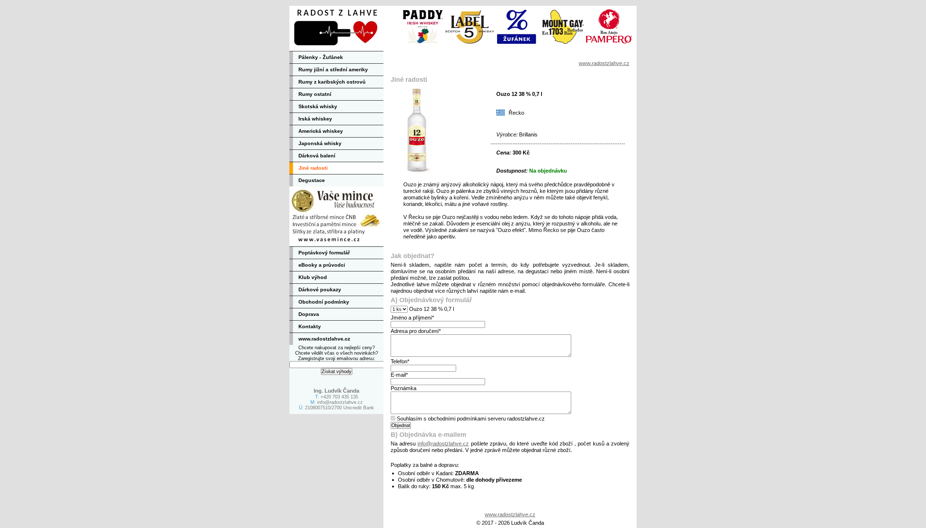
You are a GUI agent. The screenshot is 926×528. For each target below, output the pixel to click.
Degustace (311, 180)
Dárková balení (316, 156)
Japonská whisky (319, 143)
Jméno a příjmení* (412, 317)
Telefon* (400, 361)
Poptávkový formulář (324, 252)
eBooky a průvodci (321, 265)
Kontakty (309, 326)
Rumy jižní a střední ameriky (333, 69)
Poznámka (403, 388)
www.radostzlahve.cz (324, 339)
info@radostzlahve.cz (340, 402)
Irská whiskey (315, 119)
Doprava (308, 314)
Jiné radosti (313, 168)
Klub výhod (312, 277)
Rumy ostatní (314, 94)
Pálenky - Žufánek (320, 57)
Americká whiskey (320, 131)
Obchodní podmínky (323, 302)
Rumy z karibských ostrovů (332, 82)
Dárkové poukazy (319, 289)
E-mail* (399, 375)
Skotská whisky (317, 106)
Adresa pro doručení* (416, 331)
